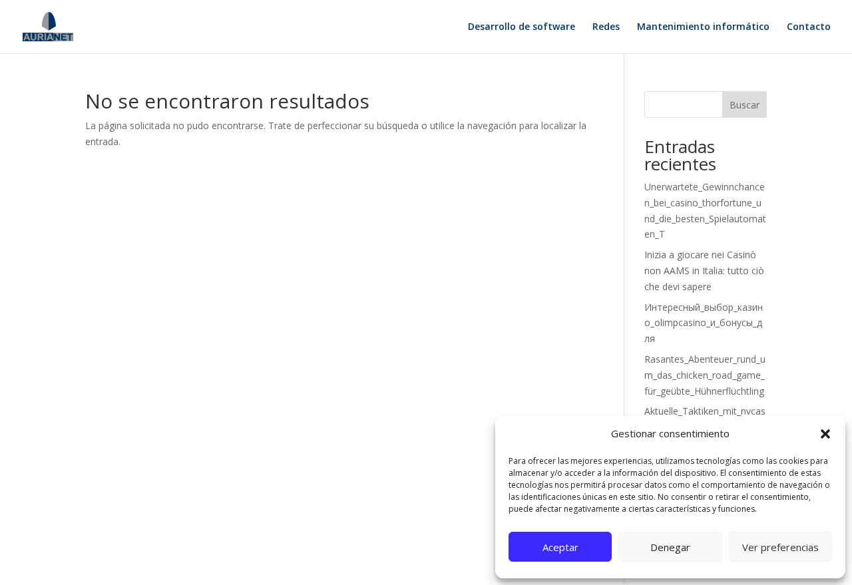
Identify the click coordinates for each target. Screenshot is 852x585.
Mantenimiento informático (703, 27)
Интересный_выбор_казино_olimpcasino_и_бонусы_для (703, 323)
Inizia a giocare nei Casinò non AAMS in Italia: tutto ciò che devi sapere (704, 270)
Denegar (670, 547)
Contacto (809, 27)
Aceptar (560, 547)
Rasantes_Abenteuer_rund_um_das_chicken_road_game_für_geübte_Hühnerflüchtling (704, 375)
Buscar (744, 104)
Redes (606, 27)
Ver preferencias (780, 547)
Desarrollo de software (521, 27)
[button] (825, 434)
